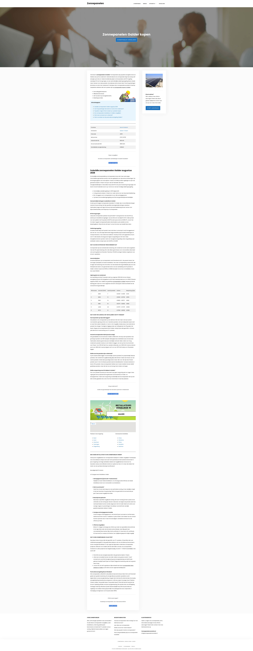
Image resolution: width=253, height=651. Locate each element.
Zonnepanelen (95, 3)
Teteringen (96, 444)
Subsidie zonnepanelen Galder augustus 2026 (106, 106)
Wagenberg (96, 446)
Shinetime (121, 440)
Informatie (152, 3)
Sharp (120, 442)
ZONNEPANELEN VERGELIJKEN (126, 40)
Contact (120, 646)
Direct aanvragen (113, 163)
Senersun (121, 446)
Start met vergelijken (113, 394)
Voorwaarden (127, 646)
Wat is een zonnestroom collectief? (103, 115)
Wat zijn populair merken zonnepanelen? (124, 630)
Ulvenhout (96, 442)
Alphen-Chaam (124, 130)
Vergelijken (162, 3)
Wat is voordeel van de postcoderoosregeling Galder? (108, 117)
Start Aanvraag (153, 108)
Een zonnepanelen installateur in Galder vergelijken (107, 113)
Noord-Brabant (124, 127)
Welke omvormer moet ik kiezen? (123, 627)
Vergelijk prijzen (113, 606)
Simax (120, 438)
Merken (145, 3)
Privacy (133, 646)
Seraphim (121, 444)
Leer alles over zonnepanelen (121, 625)
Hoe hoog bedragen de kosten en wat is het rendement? (109, 109)
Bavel (94, 438)
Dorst (94, 440)
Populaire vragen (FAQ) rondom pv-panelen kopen (107, 111)
